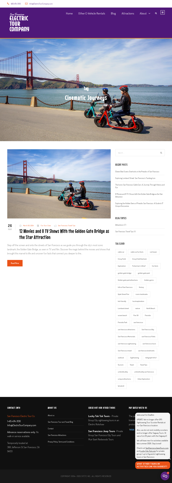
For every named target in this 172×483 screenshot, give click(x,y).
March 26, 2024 (28, 225)
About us (51, 415)
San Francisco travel (125, 351)
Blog (113, 13)
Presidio (148, 315)
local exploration (138, 301)
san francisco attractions (126, 330)
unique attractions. (124, 379)
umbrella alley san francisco (144, 372)
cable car (121, 252)
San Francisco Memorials (126, 337)
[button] (165, 476)
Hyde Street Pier (123, 294)
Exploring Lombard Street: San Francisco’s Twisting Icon (135, 178)
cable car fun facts (137, 252)
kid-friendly (122, 301)
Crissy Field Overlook (139, 259)
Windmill (121, 386)
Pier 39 (135, 315)
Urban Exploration (144, 379)
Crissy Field (122, 259)
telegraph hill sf (150, 358)
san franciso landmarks (146, 351)
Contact (50, 428)
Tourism (120, 365)
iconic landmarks (142, 294)
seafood (121, 358)
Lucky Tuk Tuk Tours (99, 416)
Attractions (128, 13)
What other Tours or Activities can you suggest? (152, 465)
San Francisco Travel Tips (66, 225)
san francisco (138, 322)
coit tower (153, 252)
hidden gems (149, 280)
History (141, 287)
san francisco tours (149, 344)
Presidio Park (122, 322)
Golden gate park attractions (128, 280)
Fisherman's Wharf (139, 266)
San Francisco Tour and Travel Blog (60, 422)
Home (69, 13)
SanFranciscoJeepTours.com (157, 448)
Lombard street (123, 308)
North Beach (150, 308)
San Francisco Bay (148, 330)
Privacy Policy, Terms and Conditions (61, 442)
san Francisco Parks (148, 337)
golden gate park (144, 273)
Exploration (122, 266)
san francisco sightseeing (127, 344)
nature (137, 308)
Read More (15, 263)
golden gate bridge (124, 273)
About (143, 13)
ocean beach (122, 315)
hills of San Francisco (125, 287)
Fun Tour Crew (46, 225)
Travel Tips (143, 365)
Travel (132, 365)
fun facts (155, 266)
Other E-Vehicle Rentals (91, 13)
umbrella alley (123, 372)
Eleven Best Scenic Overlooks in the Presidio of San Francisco (137, 171)
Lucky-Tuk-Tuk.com (148, 451)
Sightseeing (134, 358)
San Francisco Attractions (57, 435)
